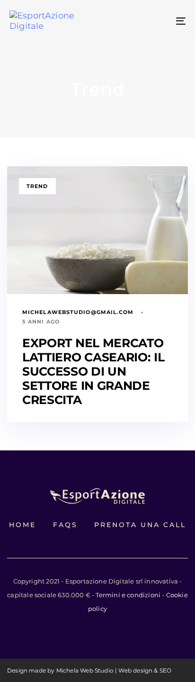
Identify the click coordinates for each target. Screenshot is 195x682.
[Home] (97, 496)
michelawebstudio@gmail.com (78, 312)
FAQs (65, 524)
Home (22, 524)
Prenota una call (140, 524)
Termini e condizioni (128, 595)
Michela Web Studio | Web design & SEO (114, 670)
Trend (37, 186)
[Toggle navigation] (156, 21)
